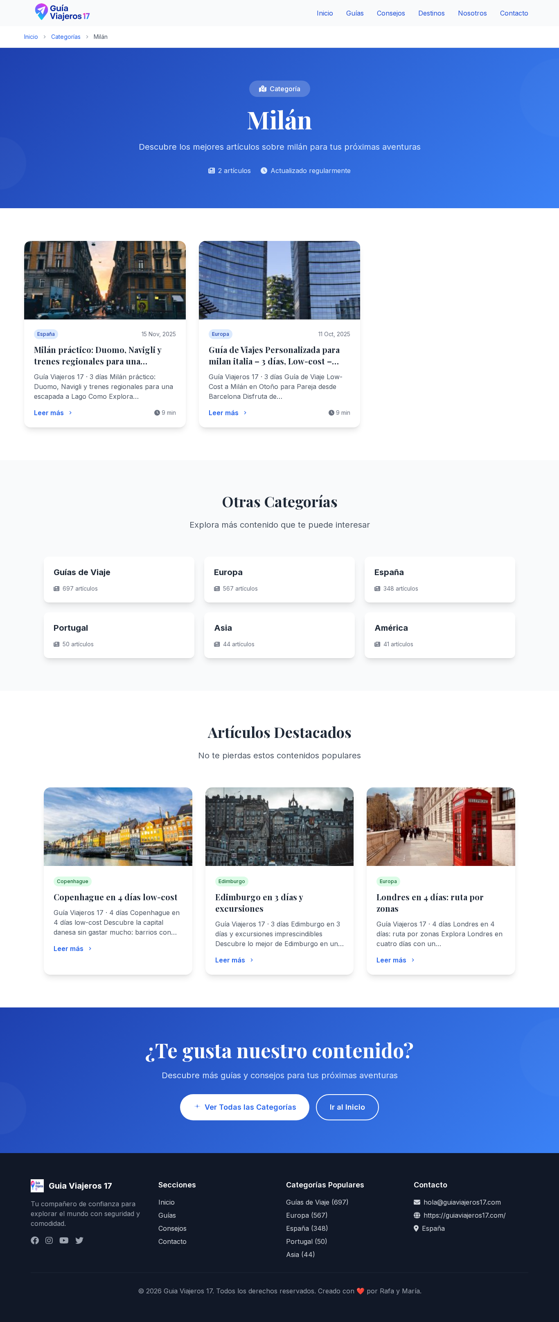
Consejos (391, 13)
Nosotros (472, 13)
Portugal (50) (306, 1241)
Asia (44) (300, 1254)
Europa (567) (307, 1215)
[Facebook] (35, 1240)
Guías (355, 13)
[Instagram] (49, 1240)
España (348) (307, 1228)
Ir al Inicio (347, 1107)
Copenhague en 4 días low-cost (116, 896)
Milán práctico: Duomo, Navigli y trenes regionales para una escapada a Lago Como (97, 361)
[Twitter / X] (79, 1240)
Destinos (431, 13)
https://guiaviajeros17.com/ (465, 1215)
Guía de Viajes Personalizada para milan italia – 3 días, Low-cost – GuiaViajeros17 (274, 361)
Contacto (514, 13)
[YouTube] (64, 1240)
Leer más (49, 413)
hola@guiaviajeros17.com (462, 1202)
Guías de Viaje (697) (317, 1202)
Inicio (325, 13)
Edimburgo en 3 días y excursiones (259, 902)
